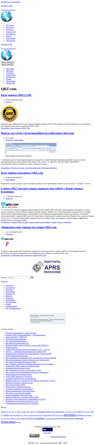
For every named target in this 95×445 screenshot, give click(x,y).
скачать (71, 418)
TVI (2, 415)
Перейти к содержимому (11, 2)
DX (24, 412)
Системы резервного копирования (19, 389)
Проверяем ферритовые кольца (18, 368)
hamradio (41, 412)
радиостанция (61, 418)
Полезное (10, 27)
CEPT (12, 412)
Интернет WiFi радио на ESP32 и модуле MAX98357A (27, 345)
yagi (10, 415)
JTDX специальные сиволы (16, 356)
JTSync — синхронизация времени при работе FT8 (26, 352)
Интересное (10, 34)
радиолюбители (49, 418)
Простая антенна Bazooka (16, 339)
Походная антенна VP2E (15, 385)
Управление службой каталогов (18, 387)
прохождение (31, 418)
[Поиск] (32, 277)
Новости (9, 102)
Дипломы (9, 290)
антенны (79, 415)
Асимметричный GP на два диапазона (21, 379)
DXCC (28, 412)
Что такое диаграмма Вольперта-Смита (21, 362)
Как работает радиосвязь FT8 (17, 343)
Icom (47, 411)
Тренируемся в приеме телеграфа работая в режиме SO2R (28, 354)
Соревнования (11, 306)
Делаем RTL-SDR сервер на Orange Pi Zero (22, 366)
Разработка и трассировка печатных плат (22, 401)
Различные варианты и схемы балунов (21, 333)
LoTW (66, 412)
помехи (23, 418)
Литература (10, 41)
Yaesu (6, 415)
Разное (8, 36)
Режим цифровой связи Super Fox (19, 395)
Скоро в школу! (12, 347)
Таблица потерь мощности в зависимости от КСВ (25, 399)
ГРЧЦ (14, 415)
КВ (17, 415)
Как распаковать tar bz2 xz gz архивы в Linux (23, 370)
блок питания (87, 415)
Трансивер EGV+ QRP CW (16, 337)
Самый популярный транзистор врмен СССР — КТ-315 (28, 350)
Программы (10, 38)
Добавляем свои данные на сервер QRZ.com (29, 227)
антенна (69, 415)
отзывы (17, 418)
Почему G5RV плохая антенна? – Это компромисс (26, 335)
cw (15, 412)
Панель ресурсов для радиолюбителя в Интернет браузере (37, 133)
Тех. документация (13, 308)
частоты (18, 422)
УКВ (53, 415)
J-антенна (53, 412)
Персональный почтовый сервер (18, 374)
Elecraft (32, 412)
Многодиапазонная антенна (33, 415)
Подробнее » (15, 128)
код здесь (47, 433)
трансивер (8, 421)
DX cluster (10, 25)
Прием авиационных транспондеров (20, 391)
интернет (3, 418)
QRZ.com (71, 412)
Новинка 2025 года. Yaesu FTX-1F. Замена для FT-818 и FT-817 (30, 381)
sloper (92, 412)
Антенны (9, 30)
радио (40, 418)
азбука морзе (59, 415)
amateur (3, 412)
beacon (8, 412)
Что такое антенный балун (16, 341)
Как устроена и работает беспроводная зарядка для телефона (30, 364)
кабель (8, 418)
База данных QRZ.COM (16, 95)
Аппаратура (11, 32)
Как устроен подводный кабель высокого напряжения (27, 372)
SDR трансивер (85, 412)
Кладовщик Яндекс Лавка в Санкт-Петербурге (51, 319)
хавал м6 (42, 315)
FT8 (36, 412)
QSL (75, 412)
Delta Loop (20, 412)
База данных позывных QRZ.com (22, 172)
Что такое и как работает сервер (18, 393)
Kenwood (60, 412)
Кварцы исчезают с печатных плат (19, 383)
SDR (79, 412)
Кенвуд (21, 415)
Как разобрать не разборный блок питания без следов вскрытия (31, 358)
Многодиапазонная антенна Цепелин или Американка (27, 360)
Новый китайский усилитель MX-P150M (22, 397)
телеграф (79, 418)
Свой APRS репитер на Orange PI (19, 376)
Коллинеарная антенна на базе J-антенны (22, 403)
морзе (13, 418)
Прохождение (11, 302)
